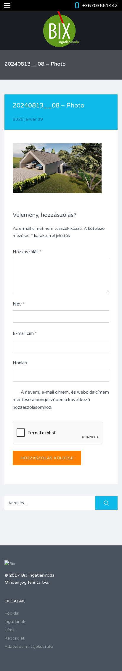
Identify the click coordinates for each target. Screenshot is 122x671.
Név (19, 304)
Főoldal (11, 613)
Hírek (9, 629)
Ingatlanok (14, 621)
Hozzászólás (27, 251)
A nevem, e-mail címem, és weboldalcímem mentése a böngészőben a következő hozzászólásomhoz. (61, 400)
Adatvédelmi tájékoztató (28, 646)
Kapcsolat (14, 638)
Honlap (20, 362)
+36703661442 (100, 6)
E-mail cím (25, 333)
